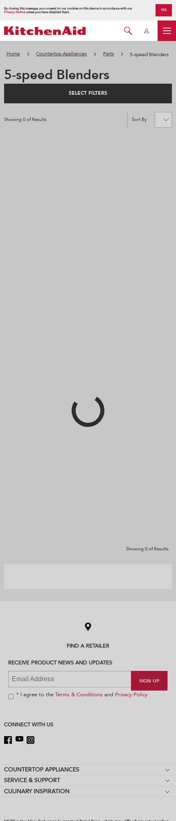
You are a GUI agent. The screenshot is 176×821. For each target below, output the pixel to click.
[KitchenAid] (45, 30)
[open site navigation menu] (167, 31)
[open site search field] (128, 31)
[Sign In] (146, 31)
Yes (164, 10)
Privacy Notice (14, 12)
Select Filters (88, 93)
